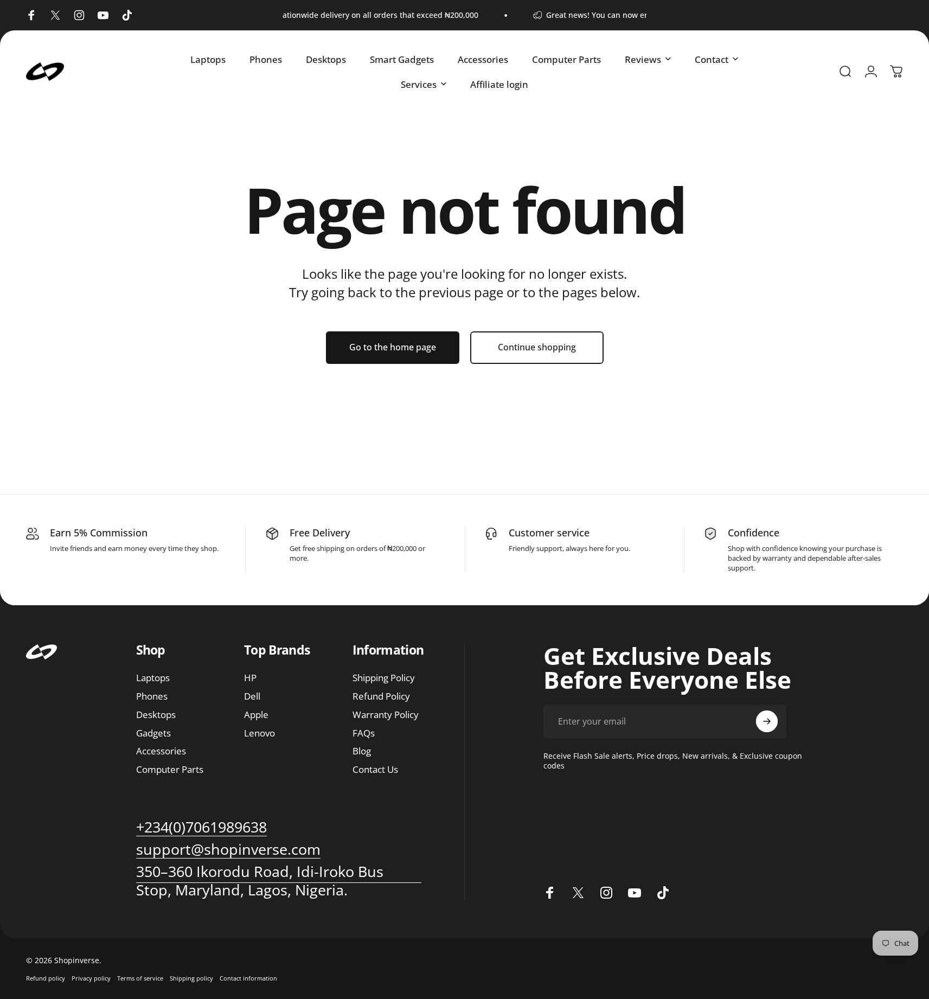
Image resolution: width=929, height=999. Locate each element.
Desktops (156, 715)
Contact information (248, 978)
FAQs (364, 733)
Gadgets (153, 733)
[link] (228, 849)
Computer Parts (169, 770)
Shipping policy (191, 978)
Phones (152, 696)
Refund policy (45, 978)
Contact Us (375, 770)
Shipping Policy (384, 678)
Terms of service (140, 978)
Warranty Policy (386, 715)
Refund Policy (381, 696)
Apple (256, 715)
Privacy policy (91, 978)
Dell (252, 696)
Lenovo (259, 733)
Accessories (161, 751)
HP (250, 678)
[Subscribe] (767, 721)
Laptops (153, 678)
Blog (362, 751)
